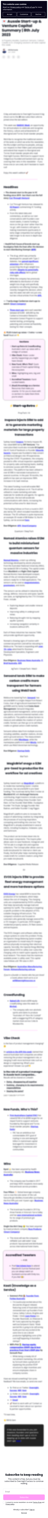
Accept (9, 14)
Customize (24, 14)
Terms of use (30, 7)
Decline (38, 14)
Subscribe (24, 1497)
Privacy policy (15, 7)
